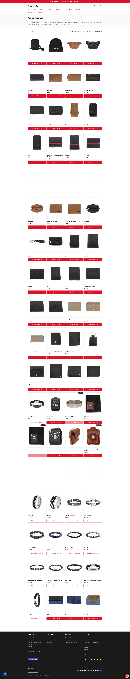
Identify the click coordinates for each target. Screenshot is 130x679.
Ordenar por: (73, 31)
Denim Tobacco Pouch (52, 612)
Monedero (86, 190)
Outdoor (86, 647)
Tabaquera (30, 90)
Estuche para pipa (69, 90)
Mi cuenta (49, 637)
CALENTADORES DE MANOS (91, 642)
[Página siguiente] (70, 625)
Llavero (29, 254)
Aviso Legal (30, 640)
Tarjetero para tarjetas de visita (73, 254)
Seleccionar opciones (37, 422)
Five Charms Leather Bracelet (35, 580)
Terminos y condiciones (71, 642)
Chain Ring (30, 515)
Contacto (30, 646)
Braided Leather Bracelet (53, 547)
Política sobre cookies (70, 637)
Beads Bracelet (69, 547)
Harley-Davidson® (51, 416)
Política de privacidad (70, 640)
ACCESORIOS (87, 649)
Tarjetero (67, 155)
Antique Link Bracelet (33, 547)
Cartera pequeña (69, 319)
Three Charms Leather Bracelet (54, 580)
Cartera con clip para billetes (72, 221)
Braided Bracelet (32, 416)
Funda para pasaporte (89, 254)
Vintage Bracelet (88, 515)
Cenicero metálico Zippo (71, 416)
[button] (32, 9)
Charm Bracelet (69, 580)
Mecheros (86, 637)
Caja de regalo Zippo (89, 416)
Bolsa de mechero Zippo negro (54, 449)
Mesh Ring (67, 484)
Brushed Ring (87, 484)
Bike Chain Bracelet (70, 515)
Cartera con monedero (33, 190)
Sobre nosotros (31, 637)
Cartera (48, 190)
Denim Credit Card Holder (90, 612)
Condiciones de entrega (52, 640)
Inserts (85, 640)
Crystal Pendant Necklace (34, 484)
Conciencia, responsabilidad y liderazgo (35, 643)
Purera (29, 155)
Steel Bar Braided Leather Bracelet (92, 580)
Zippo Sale (86, 652)
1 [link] (59, 625)
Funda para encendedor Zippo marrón (91, 450)
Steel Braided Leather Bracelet (35, 612)
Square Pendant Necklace (53, 484)
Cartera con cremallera (33, 351)
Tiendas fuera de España (34, 651)
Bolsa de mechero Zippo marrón (73, 449)
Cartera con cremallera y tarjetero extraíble (55, 156)
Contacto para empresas (34, 649)
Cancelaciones (50, 642)
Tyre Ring (49, 515)
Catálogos (86, 654)
